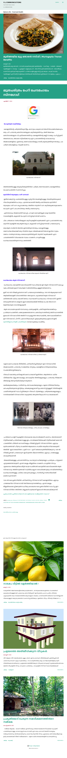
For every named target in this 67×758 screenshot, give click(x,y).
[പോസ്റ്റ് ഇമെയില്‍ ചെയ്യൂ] (49, 500)
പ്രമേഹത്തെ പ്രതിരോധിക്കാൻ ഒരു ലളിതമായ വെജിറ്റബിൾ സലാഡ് (26, 494)
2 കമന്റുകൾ (10, 669)
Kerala (41, 500)
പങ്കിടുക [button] (5, 78)
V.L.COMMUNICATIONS (12, 2)
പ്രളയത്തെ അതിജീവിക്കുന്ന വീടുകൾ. (25, 651)
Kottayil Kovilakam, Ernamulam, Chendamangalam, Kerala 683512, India (27, 502)
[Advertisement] (33, 526)
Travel (45, 500)
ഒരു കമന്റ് (10, 740)
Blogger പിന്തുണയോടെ (34, 745)
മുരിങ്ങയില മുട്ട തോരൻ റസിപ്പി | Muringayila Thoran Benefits (32, 58)
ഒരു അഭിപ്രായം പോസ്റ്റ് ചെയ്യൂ (15, 78)
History (37, 500)
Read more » (61, 602)
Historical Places (30, 500)
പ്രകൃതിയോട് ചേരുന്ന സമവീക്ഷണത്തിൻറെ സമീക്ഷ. (28, 720)
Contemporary (21, 500)
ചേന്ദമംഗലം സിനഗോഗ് (12, 500)
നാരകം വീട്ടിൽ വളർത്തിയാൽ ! (21, 583)
